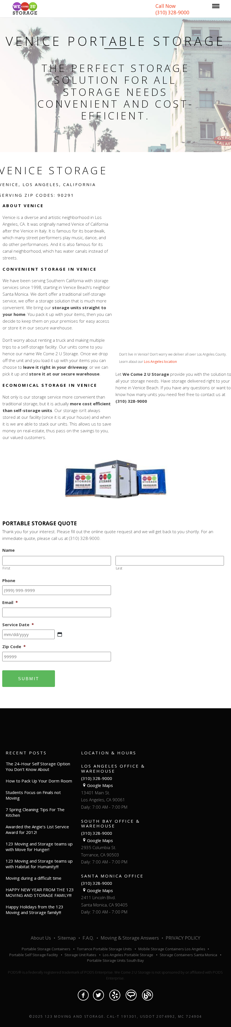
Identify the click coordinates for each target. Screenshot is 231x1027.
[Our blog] (147, 995)
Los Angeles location (160, 361)
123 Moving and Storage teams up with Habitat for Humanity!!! (39, 863)
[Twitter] (98, 995)
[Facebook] (83, 995)
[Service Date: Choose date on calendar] (60, 634)
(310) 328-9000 (96, 778)
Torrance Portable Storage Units (104, 948)
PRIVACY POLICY (183, 938)
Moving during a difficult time (33, 878)
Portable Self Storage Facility (33, 954)
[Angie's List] (131, 995)
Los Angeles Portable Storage (128, 954)
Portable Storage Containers (46, 948)
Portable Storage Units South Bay (115, 960)
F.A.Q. (88, 938)
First (6, 568)
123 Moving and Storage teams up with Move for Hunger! (39, 846)
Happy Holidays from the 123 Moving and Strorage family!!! (34, 909)
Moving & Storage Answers (130, 938)
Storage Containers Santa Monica (188, 954)
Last (119, 568)
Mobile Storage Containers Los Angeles (172, 948)
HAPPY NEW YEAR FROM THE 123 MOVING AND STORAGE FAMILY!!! (40, 892)
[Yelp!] (114, 995)
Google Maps (100, 785)
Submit (28, 678)
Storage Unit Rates (80, 954)
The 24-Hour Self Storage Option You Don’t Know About (38, 766)
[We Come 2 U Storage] (25, 8)
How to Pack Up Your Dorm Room (39, 781)
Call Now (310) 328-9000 (172, 9)
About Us (41, 938)
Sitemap (67, 938)
